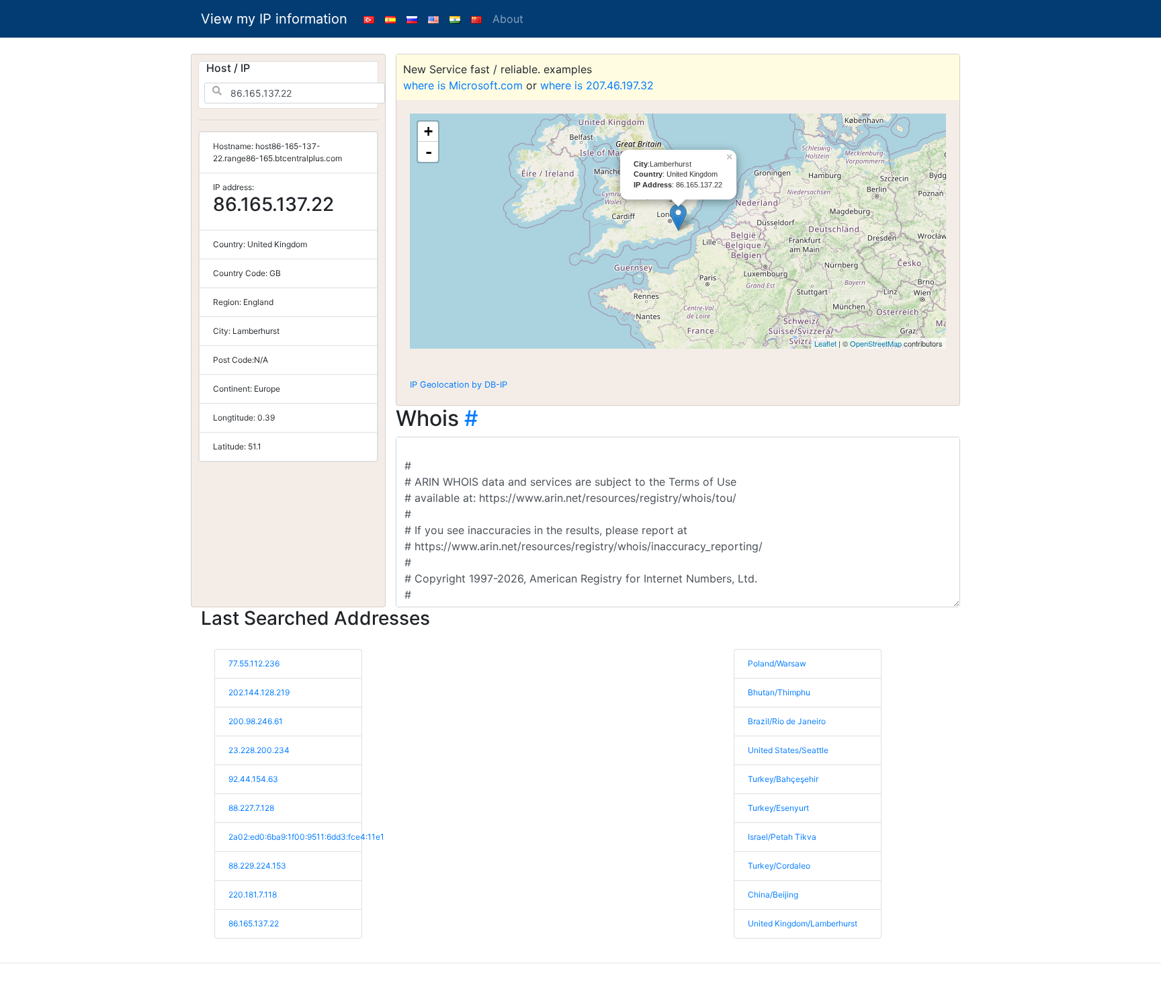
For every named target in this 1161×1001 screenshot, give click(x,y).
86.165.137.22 (253, 923)
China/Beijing (773, 894)
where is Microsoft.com (463, 85)
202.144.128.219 (259, 692)
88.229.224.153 (257, 866)
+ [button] (428, 131)
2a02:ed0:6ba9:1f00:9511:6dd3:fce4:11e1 (306, 837)
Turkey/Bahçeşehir (783, 779)
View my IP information (274, 19)
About (507, 19)
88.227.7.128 (251, 808)
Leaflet (825, 343)
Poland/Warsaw (777, 663)
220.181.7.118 (252, 894)
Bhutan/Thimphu (779, 692)
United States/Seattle (788, 750)
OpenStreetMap (876, 343)
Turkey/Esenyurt (778, 808)
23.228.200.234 (259, 750)
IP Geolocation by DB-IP (458, 385)
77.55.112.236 (254, 663)
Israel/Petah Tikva (782, 837)
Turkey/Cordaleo (779, 866)
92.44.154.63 (253, 779)
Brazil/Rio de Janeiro (787, 721)
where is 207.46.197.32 (597, 85)
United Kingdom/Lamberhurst (802, 923)
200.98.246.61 (255, 721)
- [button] (428, 151)
